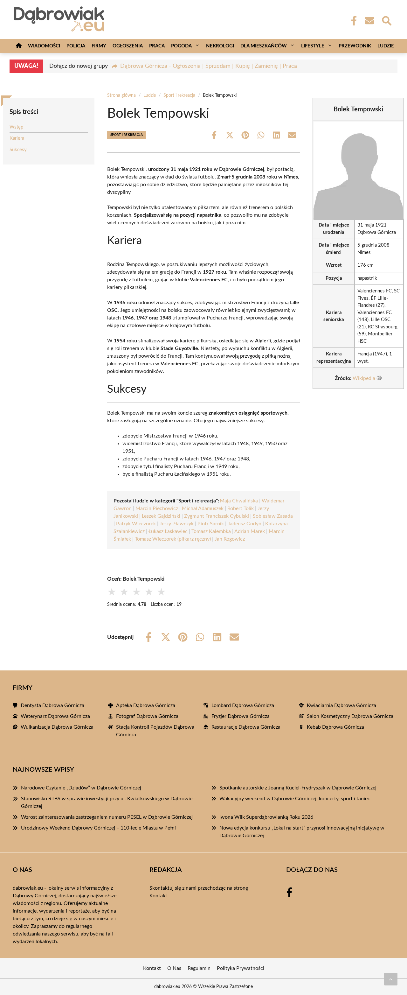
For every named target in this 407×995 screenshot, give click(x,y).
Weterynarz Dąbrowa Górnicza (55, 716)
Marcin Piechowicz (156, 508)
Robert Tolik (240, 508)
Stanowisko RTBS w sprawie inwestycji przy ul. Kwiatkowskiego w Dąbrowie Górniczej (106, 802)
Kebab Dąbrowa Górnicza (335, 727)
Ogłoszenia (128, 46)
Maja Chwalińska (239, 500)
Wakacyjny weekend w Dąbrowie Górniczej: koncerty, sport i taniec (294, 798)
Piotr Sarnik (210, 523)
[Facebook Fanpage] (352, 21)
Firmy (99, 46)
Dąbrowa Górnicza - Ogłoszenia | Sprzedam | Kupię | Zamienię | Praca (208, 66)
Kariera (17, 138)
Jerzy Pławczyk (177, 523)
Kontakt (158, 895)
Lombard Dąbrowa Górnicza (242, 705)
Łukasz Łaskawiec (168, 531)
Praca (157, 46)
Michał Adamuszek (203, 508)
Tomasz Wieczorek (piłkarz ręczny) (173, 539)
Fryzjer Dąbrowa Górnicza (240, 716)
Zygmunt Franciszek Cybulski (216, 516)
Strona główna (121, 95)
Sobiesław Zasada (273, 516)
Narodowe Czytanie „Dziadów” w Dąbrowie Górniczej (81, 787)
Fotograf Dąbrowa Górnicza (147, 716)
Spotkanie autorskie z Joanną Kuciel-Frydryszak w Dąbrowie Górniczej (297, 787)
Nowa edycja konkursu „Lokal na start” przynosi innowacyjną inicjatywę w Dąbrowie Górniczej (301, 831)
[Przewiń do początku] (390, 979)
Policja (75, 46)
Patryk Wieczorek (136, 523)
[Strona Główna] (19, 46)
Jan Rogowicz (230, 539)
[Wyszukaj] (386, 20)
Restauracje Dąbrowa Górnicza (245, 727)
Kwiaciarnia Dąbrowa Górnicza (341, 705)
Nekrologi (220, 46)
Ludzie (385, 46)
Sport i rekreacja (179, 95)
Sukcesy (18, 149)
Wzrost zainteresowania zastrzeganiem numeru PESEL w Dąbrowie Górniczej (107, 817)
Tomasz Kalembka (211, 531)
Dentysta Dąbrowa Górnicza (52, 705)
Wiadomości (44, 46)
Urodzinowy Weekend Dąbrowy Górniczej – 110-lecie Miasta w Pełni (98, 827)
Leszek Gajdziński (161, 516)
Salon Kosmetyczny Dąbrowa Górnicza (350, 716)
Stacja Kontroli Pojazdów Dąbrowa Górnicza (155, 731)
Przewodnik (355, 46)
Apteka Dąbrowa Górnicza (145, 705)
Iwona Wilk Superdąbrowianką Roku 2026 (266, 817)
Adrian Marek (249, 531)
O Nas (174, 968)
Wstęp (16, 127)
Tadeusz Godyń (244, 523)
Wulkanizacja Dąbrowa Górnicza (57, 727)
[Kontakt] (369, 21)
